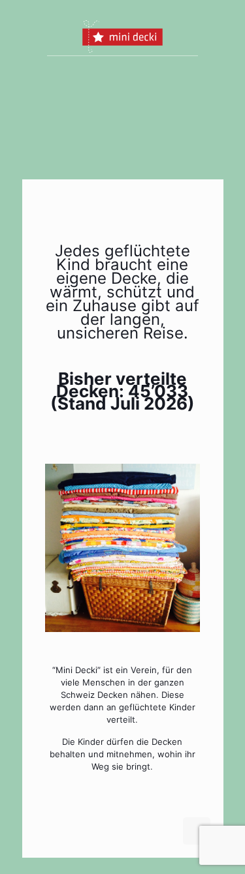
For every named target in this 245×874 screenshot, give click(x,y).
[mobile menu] (206, 36)
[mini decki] (122, 36)
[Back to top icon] (196, 831)
